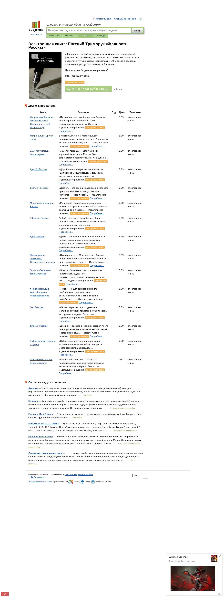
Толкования (54, 36)
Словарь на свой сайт (125, 19)
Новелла (33, 401)
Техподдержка (71, 474)
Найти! (137, 30)
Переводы (70, 36)
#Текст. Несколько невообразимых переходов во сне (39, 292)
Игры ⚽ (101, 36)
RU (140, 19)
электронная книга (95, 127)
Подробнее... (66, 131)
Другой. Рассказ (38, 169)
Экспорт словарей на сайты (40, 482)
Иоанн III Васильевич (40, 436)
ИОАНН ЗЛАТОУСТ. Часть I (43, 423)
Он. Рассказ (36, 307)
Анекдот (33, 388)
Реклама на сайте (85, 474)
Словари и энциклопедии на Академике (73, 24)
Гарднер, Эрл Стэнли (40, 414)
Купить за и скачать (88, 89)
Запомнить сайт (103, 19)
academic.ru (36, 34)
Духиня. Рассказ (38, 326)
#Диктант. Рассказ (39, 218)
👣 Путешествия (38, 477)
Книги (85, 36)
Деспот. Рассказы (39, 188)
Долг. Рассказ (37, 236)
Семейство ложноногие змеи (45, 453)
